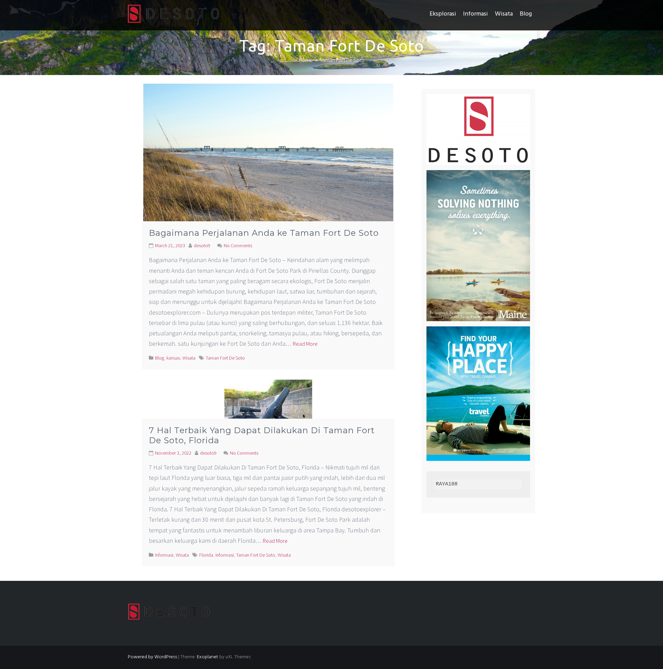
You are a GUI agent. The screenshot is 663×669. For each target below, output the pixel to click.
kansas (173, 358)
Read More (305, 343)
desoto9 (202, 245)
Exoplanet (207, 657)
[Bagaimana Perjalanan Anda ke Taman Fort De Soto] (268, 166)
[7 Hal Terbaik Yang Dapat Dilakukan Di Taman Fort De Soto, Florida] (268, 413)
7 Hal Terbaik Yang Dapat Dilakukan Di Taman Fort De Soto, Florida (262, 435)
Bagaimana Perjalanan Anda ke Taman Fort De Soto (264, 233)
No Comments (238, 245)
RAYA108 (447, 484)
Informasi (475, 14)
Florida (206, 555)
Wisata (504, 14)
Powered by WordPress (152, 657)
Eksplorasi (443, 14)
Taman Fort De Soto (225, 358)
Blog (526, 14)
